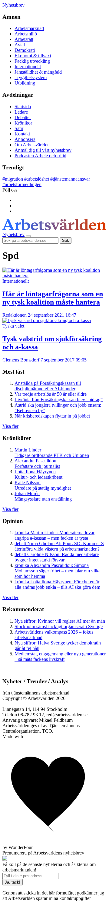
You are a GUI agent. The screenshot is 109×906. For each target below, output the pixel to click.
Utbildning (25, 82)
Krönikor (23, 122)
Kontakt (22, 133)
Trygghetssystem (31, 77)
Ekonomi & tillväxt (33, 55)
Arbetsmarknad (29, 28)
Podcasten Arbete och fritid (40, 155)
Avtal (20, 44)
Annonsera (25, 139)
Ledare (21, 112)
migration (12, 179)
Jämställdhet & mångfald (38, 72)
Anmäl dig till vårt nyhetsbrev (43, 150)
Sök (65, 240)
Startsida (23, 106)
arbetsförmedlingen (21, 184)
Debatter (23, 117)
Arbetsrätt (24, 39)
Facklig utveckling (32, 61)
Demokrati (25, 50)
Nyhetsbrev (13, 5)
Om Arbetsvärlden (32, 144)
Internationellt (28, 66)
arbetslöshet (36, 179)
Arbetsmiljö (26, 33)
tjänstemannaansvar (70, 179)
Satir (19, 128)
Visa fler (10, 426)
